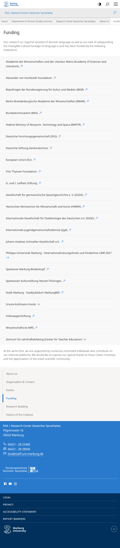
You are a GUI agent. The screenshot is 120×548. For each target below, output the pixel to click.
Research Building (17, 406)
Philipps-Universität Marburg (20, 534)
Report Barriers (14, 519)
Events (10, 390)
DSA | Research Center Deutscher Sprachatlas (115, 13)
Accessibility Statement (19, 511)
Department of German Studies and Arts (32, 21)
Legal (7, 497)
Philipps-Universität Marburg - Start (12, 4)
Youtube (10, 484)
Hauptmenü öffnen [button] (115, 4)
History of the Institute (19, 414)
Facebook (5, 484)
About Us (104, 21)
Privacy (8, 504)
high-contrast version (99, 4)
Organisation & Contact (20, 382)
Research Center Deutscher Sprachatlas (76, 21)
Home (4, 21)
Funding (11, 398)
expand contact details (114, 529)
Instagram (15, 484)
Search (107, 4)
